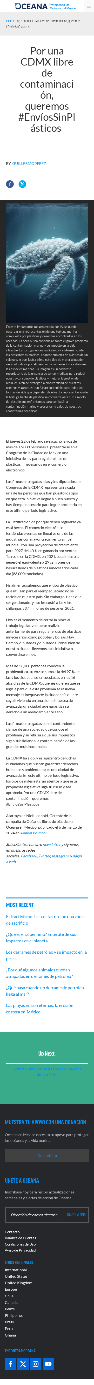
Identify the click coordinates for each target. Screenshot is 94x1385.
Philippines (14, 1315)
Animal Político (33, 833)
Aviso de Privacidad (20, 1250)
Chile (9, 1296)
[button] (10, 184)
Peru (9, 1328)
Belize (10, 1309)
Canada (11, 1302)
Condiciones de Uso (20, 1244)
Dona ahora (47, 1155)
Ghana (10, 1335)
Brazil (9, 1321)
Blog (17, 21)
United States (16, 1276)
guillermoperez (29, 163)
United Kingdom (18, 1282)
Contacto (12, 1232)
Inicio (9, 21)
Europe (11, 1289)
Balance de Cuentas (20, 1238)
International (16, 1269)
